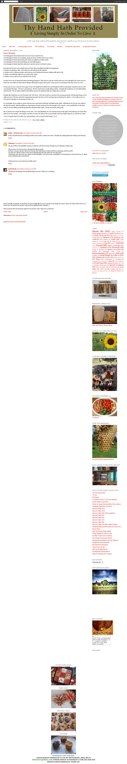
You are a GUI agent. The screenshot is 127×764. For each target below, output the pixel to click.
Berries (106, 233)
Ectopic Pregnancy (97, 243)
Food (99, 245)
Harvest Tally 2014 (98, 522)
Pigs (110, 261)
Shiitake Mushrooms (100, 265)
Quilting (110, 263)
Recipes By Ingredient (72, 46)
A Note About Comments (100, 502)
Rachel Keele (12, 169)
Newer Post (7, 212)
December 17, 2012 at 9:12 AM (32, 133)
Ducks (113, 241)
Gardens (103, 247)
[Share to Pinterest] (44, 120)
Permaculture (95, 261)
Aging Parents (116, 231)
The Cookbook (39, 46)
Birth (112, 233)
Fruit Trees (95, 247)
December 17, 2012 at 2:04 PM (26, 169)
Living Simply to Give (25, 46)
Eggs (105, 243)
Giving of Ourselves (98, 249)
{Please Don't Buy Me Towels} (102, 554)
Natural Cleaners (117, 257)
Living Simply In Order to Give (102, 533)
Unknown (11, 143)
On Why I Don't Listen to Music (102, 536)
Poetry (116, 261)
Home (4, 46)
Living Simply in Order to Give (112, 255)
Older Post (83, 212)
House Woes (96, 529)
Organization (108, 259)
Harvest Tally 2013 (98, 520)
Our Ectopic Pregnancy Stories (102, 538)
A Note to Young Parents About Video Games (106, 504)
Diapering (106, 241)
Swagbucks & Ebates (89, 46)
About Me (97, 231)
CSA (100, 241)
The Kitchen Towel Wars (100, 545)
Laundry (94, 255)
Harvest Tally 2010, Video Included (103, 513)
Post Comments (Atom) (19, 215)
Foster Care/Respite (114, 246)
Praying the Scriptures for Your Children (105, 540)
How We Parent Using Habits (101, 531)
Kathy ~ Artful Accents (15, 133)
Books (96, 235)
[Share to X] (40, 120)
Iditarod (111, 253)
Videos (107, 271)
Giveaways (116, 247)
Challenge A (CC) (117, 235)
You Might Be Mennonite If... (101, 551)
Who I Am (12, 46)
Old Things (96, 259)
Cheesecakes (96, 237)
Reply (10, 138)
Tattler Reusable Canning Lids (109, 269)
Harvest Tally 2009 (98, 511)
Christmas (117, 237)
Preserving (50, 46)
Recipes (59, 46)
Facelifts (112, 243)
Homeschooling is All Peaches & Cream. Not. (106, 527)
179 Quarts (95, 497)
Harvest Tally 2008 (98, 508)
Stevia (97, 267)
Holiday (94, 251)
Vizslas (112, 271)
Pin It (55, 116)
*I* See (94, 495)
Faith (10, 122)
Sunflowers (114, 267)
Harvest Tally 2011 (98, 515)
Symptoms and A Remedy (100, 542)
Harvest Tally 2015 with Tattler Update (104, 524)
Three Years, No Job (98, 547)
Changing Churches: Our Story (102, 506)
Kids (117, 253)
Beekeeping (96, 233)
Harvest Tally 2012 (98, 518)
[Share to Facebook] (42, 120)
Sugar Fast (105, 267)
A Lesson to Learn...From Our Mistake (104, 499)
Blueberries (120, 233)
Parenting (118, 259)
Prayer (121, 261)
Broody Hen (106, 235)
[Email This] (36, 120)
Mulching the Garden (103, 257)
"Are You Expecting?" (99, 493)
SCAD (122, 263)
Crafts (113, 239)
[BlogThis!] (38, 120)
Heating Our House (114, 249)
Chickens (106, 237)
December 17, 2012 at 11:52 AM (24, 143)
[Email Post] (33, 119)
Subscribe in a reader (99, 153)
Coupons (105, 239)
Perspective (104, 261)
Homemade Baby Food (111, 251)
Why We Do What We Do (100, 549)
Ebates (120, 241)
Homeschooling (98, 253)
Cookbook (95, 239)
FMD (93, 245)
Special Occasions (116, 265)
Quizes (116, 263)
